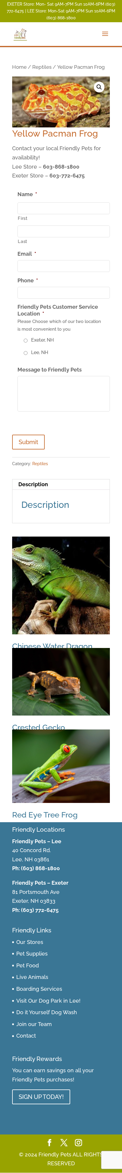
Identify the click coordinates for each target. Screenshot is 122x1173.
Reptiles (42, 67)
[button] (99, 87)
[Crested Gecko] (61, 681)
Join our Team (34, 1024)
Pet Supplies (32, 953)
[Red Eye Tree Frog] (61, 766)
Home (19, 67)
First (22, 218)
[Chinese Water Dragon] (61, 585)
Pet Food (27, 965)
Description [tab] (33, 484)
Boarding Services (39, 989)
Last (22, 241)
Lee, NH (39, 352)
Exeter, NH (42, 340)
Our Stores (29, 942)
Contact (26, 1036)
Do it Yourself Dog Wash (46, 1012)
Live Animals (32, 977)
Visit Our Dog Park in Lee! (48, 1001)
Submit (28, 442)
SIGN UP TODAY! (41, 1096)
